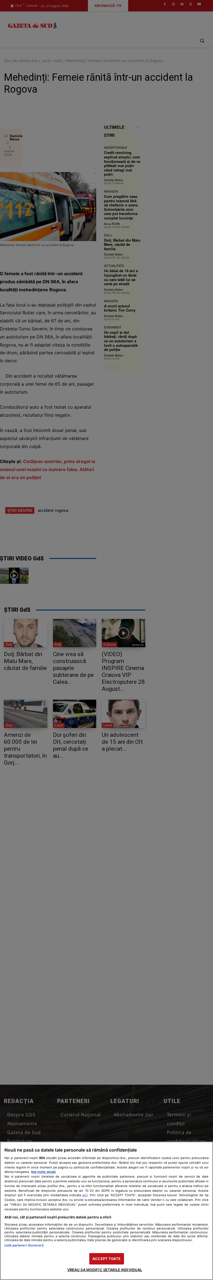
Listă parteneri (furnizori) (24, 1245)
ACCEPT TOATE (106, 1258)
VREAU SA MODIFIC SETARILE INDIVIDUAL (104, 1270)
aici (85, 1195)
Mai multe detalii (43, 1172)
